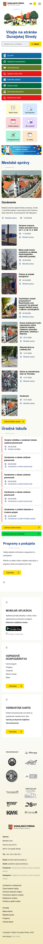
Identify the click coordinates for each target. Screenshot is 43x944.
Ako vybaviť (30, 126)
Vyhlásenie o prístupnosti (12, 885)
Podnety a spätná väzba (11, 901)
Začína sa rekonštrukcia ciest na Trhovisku (29, 372)
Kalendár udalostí (13, 79)
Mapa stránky (8, 911)
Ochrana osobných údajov (12, 891)
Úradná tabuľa (13, 126)
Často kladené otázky (11, 888)
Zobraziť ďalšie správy (12, 421)
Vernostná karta (13, 67)
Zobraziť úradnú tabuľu (12, 527)
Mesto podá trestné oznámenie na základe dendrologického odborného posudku (28, 253)
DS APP (10, 55)
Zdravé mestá (12, 85)
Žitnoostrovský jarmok (15, 91)
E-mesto (30, 139)
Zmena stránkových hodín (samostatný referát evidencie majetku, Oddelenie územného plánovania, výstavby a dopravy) (30, 328)
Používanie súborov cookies (13, 895)
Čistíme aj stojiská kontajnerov (26, 275)
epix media (16, 936)
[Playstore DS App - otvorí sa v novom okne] (14, 628)
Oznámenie (9, 202)
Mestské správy (8, 915)
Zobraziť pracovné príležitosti (13, 534)
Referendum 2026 (14, 97)
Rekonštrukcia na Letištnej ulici (27, 348)
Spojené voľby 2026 (14, 73)
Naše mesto (13, 112)
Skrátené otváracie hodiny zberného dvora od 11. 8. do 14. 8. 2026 (28, 227)
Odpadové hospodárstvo (16, 61)
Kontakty (6, 908)
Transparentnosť (13, 139)
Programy (6, 918)
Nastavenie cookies (10, 898)
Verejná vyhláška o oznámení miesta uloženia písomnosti (20, 441)
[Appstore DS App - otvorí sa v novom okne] (14, 634)
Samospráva (30, 112)
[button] (39, 3)
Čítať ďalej (13, 573)
